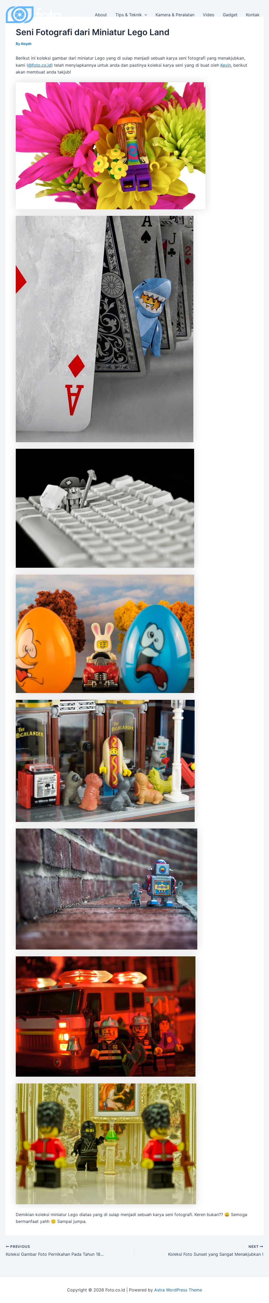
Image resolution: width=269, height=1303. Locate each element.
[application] (144, 14)
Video (208, 14)
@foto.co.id (39, 65)
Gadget (230, 14)
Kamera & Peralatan (175, 14)
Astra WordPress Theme (178, 1289)
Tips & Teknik (128, 14)
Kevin (225, 65)
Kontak (253, 14)
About (101, 14)
